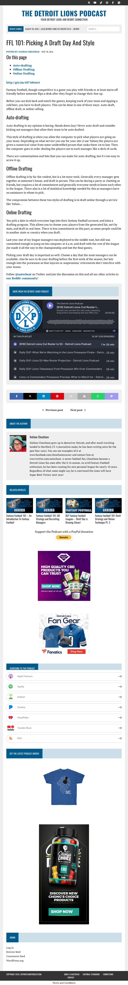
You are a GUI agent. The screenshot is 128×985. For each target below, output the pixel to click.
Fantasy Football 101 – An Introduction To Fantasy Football (19, 519)
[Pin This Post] (57, 396)
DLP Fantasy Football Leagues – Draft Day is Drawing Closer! (77, 519)
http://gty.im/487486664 (23, 82)
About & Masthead (71, 974)
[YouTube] (95, 2)
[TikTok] (101, 2)
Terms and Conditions (64, 983)
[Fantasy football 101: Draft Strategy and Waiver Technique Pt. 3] (108, 511)
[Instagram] (107, 2)
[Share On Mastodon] (111, 396)
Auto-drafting (22, 65)
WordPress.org (15, 960)
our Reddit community (21, 278)
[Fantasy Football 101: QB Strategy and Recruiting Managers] (49, 511)
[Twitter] (89, 2)
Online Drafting (24, 73)
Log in (10, 948)
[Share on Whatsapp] (98, 396)
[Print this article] (84, 396)
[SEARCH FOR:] (103, 28)
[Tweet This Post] (30, 396)
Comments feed (15, 956)
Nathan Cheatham (29, 51)
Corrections (108, 974)
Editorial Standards (91, 974)
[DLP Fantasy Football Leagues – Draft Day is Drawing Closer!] (79, 511)
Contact (71, 977)
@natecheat (23, 274)
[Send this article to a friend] (71, 396)
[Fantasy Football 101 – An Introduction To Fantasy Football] (19, 511)
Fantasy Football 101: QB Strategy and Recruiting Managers (48, 519)
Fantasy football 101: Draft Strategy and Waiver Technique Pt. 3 (108, 519)
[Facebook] (113, 2)
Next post (76, 410)
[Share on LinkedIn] (43, 396)
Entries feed (13, 952)
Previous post (54, 410)
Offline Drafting (24, 69)
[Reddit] (119, 2)
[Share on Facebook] (16, 396)
